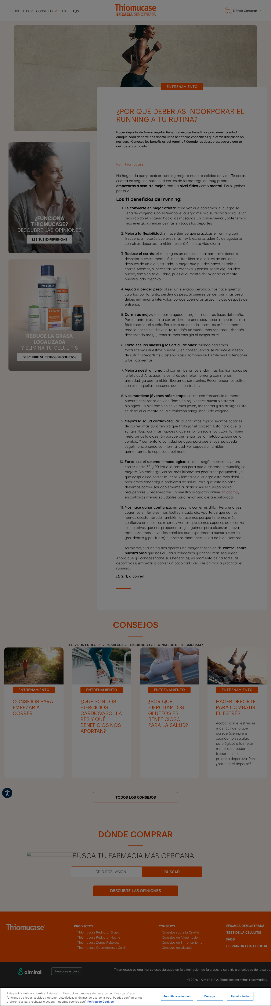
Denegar (210, 996)
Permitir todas (240, 996)
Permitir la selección (177, 996)
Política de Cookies (100, 1001)
